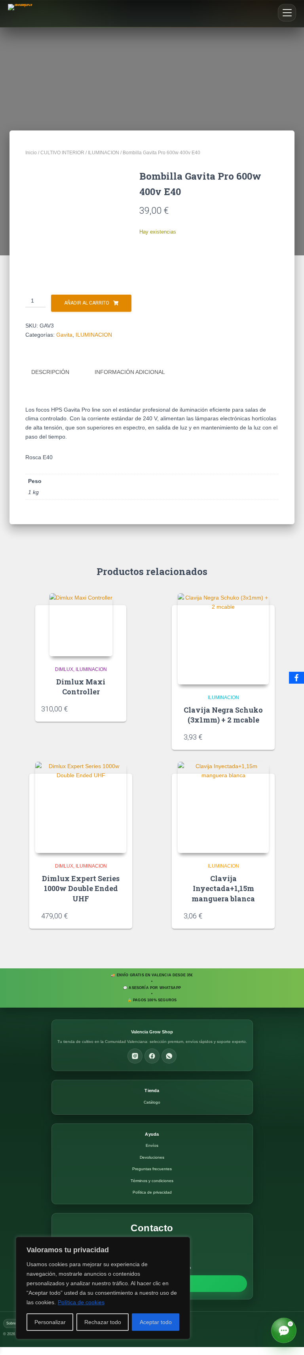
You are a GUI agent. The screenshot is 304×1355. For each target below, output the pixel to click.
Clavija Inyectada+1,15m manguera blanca (223, 888)
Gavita (64, 335)
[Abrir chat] (283, 1330)
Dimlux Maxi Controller (80, 686)
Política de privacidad (152, 1192)
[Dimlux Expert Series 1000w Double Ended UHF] (80, 807)
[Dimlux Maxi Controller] (80, 624)
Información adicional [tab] (130, 372)
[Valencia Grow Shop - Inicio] (21, 13)
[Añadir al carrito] (117, 708)
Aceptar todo (156, 1322)
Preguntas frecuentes (152, 1169)
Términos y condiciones (152, 1181)
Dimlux (64, 669)
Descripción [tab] (50, 372)
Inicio (31, 152)
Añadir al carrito (86, 303)
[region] (103, 1288)
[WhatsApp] (169, 1056)
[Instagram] (134, 1056)
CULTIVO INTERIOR (62, 152)
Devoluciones (152, 1157)
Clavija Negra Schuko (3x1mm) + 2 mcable (223, 714)
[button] (287, 12)
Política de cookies (81, 1302)
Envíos (152, 1145)
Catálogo (152, 1102)
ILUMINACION (103, 152)
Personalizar (50, 1322)
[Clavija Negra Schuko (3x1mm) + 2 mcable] (223, 638)
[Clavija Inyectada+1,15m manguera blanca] (223, 807)
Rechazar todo (102, 1322)
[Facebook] (152, 1056)
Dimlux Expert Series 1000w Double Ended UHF (81, 888)
